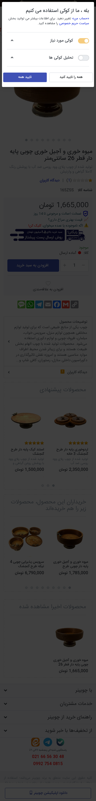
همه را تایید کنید (71, 77)
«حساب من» (80, 18)
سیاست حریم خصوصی (74, 23)
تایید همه (25, 77)
